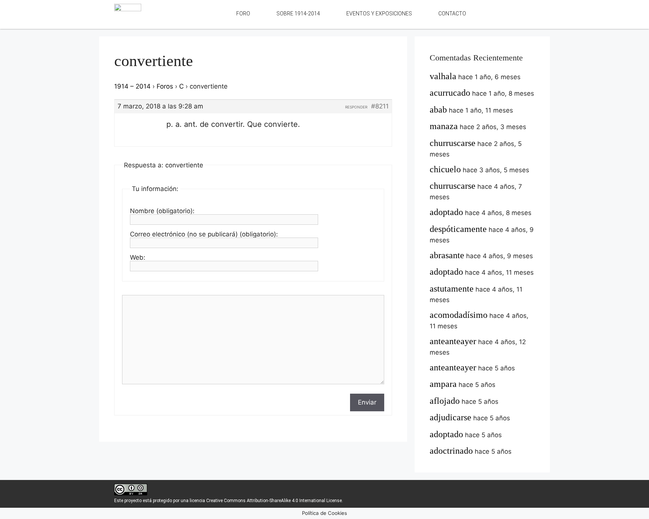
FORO (243, 14)
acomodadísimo (459, 315)
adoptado (446, 212)
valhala (443, 76)
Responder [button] (356, 107)
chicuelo (445, 169)
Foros (165, 86)
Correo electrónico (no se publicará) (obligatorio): (204, 234)
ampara (443, 384)
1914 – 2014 (132, 86)
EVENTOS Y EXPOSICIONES (379, 14)
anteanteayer (453, 341)
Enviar (367, 402)
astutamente (452, 288)
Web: (137, 257)
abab (438, 109)
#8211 (380, 106)
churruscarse (452, 143)
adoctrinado (451, 451)
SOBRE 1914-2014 (298, 14)
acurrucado (450, 93)
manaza (444, 126)
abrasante (447, 255)
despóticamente (458, 229)
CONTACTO (452, 14)
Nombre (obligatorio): (162, 211)
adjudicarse (450, 417)
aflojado (445, 401)
